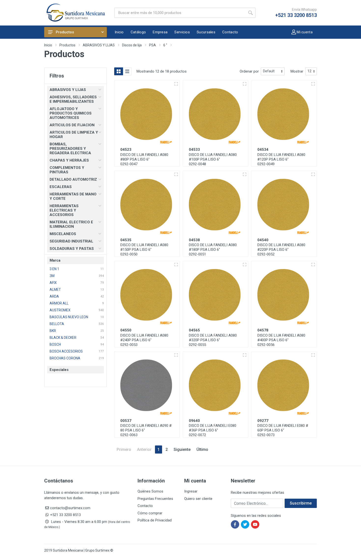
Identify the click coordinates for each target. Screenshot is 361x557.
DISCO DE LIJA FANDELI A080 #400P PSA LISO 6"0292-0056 (281, 340)
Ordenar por (249, 71)
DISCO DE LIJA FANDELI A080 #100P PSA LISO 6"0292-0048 (213, 159)
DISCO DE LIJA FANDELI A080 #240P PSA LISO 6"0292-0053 (144, 340)
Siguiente (182, 449)
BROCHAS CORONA (65, 358)
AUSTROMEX (60, 310)
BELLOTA (57, 324)
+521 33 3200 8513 (296, 15)
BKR (53, 331)
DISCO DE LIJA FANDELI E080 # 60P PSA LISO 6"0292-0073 (282, 430)
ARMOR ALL (59, 303)
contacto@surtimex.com (70, 508)
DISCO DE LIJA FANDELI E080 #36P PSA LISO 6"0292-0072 (212, 430)
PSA (152, 45)
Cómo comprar (150, 513)
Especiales (59, 369)
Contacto (145, 506)
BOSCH (55, 344)
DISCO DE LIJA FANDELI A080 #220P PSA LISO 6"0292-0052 (281, 249)
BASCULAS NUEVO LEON (69, 317)
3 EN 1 (54, 269)
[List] (127, 71)
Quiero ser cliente (198, 498)
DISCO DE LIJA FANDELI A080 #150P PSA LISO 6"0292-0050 (144, 249)
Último (202, 449)
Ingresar (190, 491)
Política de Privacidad (155, 520)
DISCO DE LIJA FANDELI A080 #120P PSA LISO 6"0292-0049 (281, 159)
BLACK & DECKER (63, 338)
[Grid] (118, 71)
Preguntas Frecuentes (155, 498)
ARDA (54, 296)
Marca (55, 260)
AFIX (53, 283)
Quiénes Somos (150, 491)
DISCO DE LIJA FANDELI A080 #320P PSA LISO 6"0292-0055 (213, 340)
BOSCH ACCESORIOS (66, 351)
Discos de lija (132, 45)
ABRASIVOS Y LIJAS (99, 45)
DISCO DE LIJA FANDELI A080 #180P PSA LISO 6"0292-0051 (213, 249)
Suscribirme (301, 503)
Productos (65, 32)
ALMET (55, 289)
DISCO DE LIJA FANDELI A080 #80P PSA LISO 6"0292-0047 (144, 159)
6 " (165, 45)
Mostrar (297, 71)
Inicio (48, 45)
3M (52, 276)
